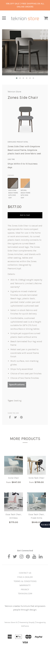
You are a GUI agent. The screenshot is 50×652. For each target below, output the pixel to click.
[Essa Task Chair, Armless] (13, 501)
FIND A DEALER (25, 577)
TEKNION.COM (25, 593)
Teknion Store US (11, 622)
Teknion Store (14, 91)
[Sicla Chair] (13, 465)
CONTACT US (25, 573)
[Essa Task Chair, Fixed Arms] (36, 501)
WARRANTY (25, 585)
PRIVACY (25, 589)
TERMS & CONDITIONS (25, 581)
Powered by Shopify (26, 622)
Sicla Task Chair (36, 478)
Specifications (17, 384)
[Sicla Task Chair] (36, 465)
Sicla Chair (13, 478)
